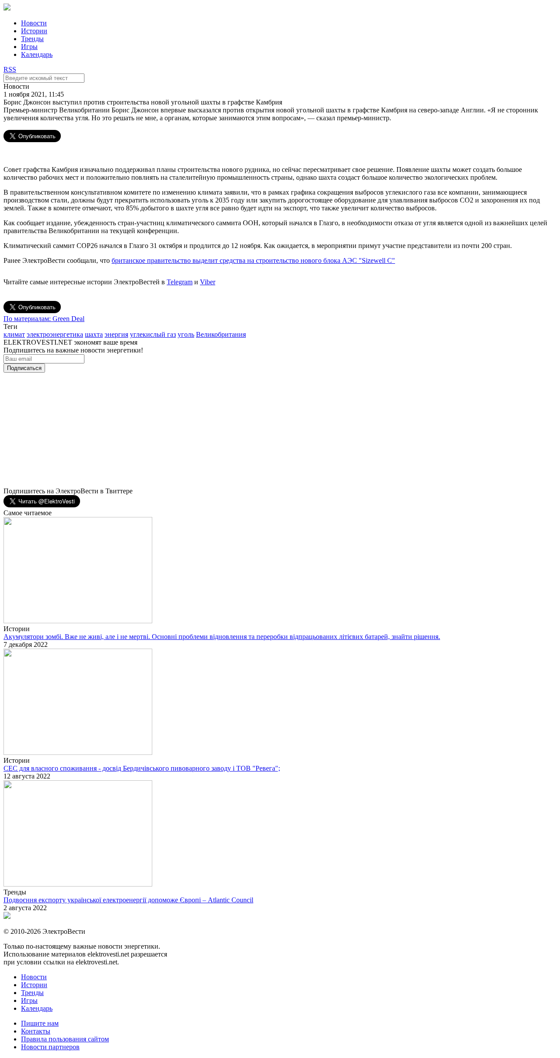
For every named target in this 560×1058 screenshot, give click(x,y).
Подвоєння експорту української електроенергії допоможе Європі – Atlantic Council (128, 900)
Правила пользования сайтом (65, 1039)
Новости (34, 23)
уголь (186, 334)
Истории (34, 31)
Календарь (36, 54)
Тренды (32, 38)
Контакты (35, 1031)
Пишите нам (40, 1023)
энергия (116, 334)
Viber (207, 282)
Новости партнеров (50, 1047)
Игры (29, 46)
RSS (10, 69)
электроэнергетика (55, 334)
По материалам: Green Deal (44, 318)
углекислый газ (153, 334)
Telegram (179, 282)
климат (14, 334)
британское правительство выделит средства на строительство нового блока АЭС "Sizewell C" (253, 260)
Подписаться (24, 368)
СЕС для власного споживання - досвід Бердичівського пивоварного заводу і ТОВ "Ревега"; (142, 768)
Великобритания (221, 334)
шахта (94, 334)
